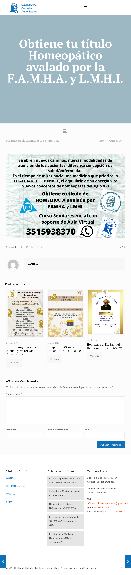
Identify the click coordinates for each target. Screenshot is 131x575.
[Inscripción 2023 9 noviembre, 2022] (128, 561)
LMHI (9, 502)
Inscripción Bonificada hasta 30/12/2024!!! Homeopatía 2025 (64, 521)
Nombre (11, 429)
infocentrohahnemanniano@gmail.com (108, 503)
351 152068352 (114, 511)
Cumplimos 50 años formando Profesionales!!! (64, 349)
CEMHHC (31, 140)
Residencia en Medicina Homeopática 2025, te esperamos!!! (61, 538)
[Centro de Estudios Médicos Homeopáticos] (23, 7)
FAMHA (10, 494)
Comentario (14, 393)
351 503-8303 (104, 507)
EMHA (10, 477)
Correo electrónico (57, 429)
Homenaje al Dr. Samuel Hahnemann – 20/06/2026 (105, 346)
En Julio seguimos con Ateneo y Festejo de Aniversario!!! (21, 350)
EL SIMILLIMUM (15, 485)
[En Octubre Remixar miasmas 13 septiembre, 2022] (3, 561)
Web (87, 429)
